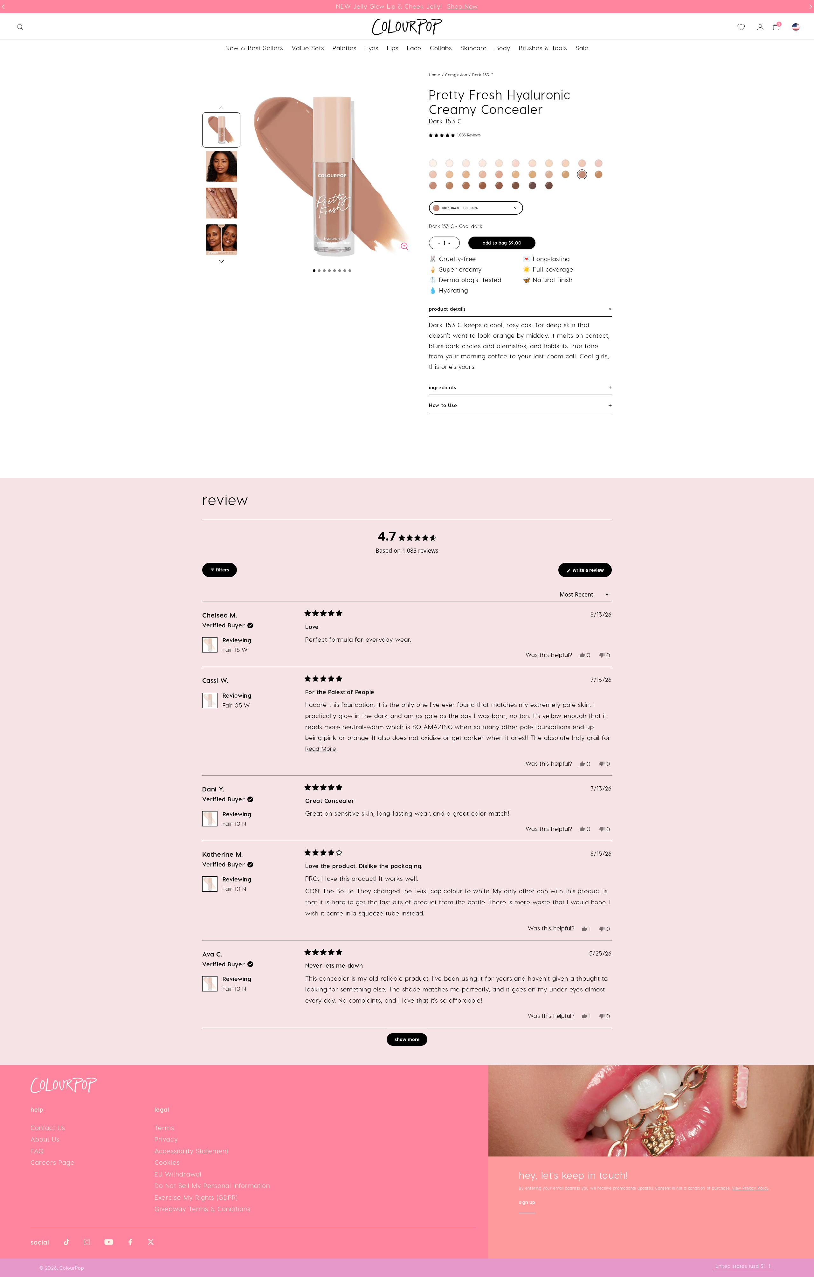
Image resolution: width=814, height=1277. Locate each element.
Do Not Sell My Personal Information (212, 1185)
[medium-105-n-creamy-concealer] (482, 174)
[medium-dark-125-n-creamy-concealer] (549, 174)
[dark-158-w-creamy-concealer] (599, 174)
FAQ (37, 1151)
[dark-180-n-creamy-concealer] (466, 186)
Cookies (167, 1162)
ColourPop (71, 1268)
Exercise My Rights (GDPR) (196, 1197)
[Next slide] (811, 6)
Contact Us (48, 1127)
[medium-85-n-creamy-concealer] (433, 174)
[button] (314, 270)
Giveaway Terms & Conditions (203, 1208)
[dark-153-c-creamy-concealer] (582, 174)
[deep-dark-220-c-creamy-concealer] (532, 186)
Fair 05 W (236, 705)
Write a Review (591, 572)
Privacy (166, 1139)
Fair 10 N (234, 823)
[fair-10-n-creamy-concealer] (466, 163)
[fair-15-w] (482, 163)
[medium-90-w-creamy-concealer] (449, 174)
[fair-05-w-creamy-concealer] (433, 163)
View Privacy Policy (750, 1188)
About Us (45, 1139)
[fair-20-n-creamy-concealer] (499, 163)
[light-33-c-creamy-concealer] (516, 163)
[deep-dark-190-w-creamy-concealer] (482, 186)
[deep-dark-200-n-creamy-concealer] (499, 186)
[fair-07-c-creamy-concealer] (449, 163)
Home (434, 74)
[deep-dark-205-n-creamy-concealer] (516, 186)
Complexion (457, 74)
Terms (164, 1127)
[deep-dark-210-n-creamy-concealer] (549, 186)
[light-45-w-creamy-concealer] (549, 163)
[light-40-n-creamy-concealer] (532, 163)
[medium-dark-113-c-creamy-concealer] (499, 174)
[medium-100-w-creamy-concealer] (466, 174)
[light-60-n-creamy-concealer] (582, 163)
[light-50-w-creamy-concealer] (565, 163)
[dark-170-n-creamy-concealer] (433, 186)
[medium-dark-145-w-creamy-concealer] (565, 174)
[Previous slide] (3, 6)
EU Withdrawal (178, 1174)
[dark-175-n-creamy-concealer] (449, 186)
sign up (527, 1203)
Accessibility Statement (192, 1151)
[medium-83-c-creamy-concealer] (599, 163)
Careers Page (53, 1162)
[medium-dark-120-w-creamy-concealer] (532, 174)
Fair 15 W (235, 649)
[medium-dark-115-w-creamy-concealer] (516, 174)
